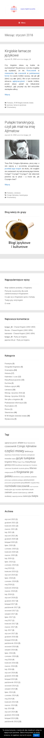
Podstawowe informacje (14, 403)
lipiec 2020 (9, 545)
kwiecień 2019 (10, 571)
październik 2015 (11, 682)
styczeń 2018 (10, 598)
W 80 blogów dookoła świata (23, 103)
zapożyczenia (17, 496)
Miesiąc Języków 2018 (13, 396)
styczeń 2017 (10, 633)
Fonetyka (10, 103)
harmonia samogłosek (27, 455)
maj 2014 (8, 699)
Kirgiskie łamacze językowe (18, 53)
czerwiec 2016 (10, 656)
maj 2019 (8, 568)
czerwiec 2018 (10, 581)
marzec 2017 (10, 627)
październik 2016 (11, 643)
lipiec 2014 (9, 692)
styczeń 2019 (10, 575)
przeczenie (8, 483)
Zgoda (36, 735)
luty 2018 (8, 594)
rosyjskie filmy (34, 483)
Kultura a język (10, 386)
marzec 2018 (10, 591)
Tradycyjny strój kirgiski (14, 300)
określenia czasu (18, 477)
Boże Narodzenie (29, 443)
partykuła (27, 477)
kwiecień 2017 (10, 624)
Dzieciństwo (16, 455)
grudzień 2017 (10, 601)
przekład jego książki (13, 169)
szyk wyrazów (34, 486)
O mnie (7, 303)
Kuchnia (8, 383)
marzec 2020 (10, 555)
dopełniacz (8, 455)
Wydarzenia (9, 419)
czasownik (22, 73)
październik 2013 (11, 721)
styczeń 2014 (10, 712)
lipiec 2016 (9, 653)
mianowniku (9, 73)
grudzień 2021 (10, 523)
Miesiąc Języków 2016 (13, 393)
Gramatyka (9, 370)
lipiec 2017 (9, 617)
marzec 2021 (10, 529)
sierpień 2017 (10, 614)
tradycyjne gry (10, 489)
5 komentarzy (11, 107)
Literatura (17, 193)
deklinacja (29, 451)
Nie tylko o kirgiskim (12, 399)
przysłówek (25, 483)
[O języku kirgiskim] (22, 9)
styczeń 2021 (10, 536)
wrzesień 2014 (10, 686)
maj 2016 (8, 660)
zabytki (31, 489)
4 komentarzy (11, 197)
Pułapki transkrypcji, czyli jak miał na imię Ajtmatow (20, 126)
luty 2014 (8, 708)
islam (14, 459)
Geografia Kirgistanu (12, 367)
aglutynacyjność (19, 81)
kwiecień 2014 (10, 702)
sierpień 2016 (10, 650)
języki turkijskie (25, 458)
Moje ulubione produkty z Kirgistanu (18, 288)
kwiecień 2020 (10, 552)
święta (35, 496)
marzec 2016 (10, 666)
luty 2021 (8, 532)
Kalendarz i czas (11, 377)
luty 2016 (8, 669)
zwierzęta (27, 496)
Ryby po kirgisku (20, 337)
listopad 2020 (10, 542)
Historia (8, 373)
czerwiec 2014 (10, 695)
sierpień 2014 (10, 689)
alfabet (20, 443)
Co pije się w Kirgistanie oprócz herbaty (20, 297)
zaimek (8, 492)
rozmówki (10, 486)
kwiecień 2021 (10, 526)
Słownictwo (9, 412)
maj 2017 (8, 620)
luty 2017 (8, 630)
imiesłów (8, 459)
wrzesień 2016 (10, 646)
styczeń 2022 (10, 519)
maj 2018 (8, 584)
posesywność (29, 480)
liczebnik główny (24, 468)
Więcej (7, 95)
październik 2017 (11, 607)
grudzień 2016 (10, 637)
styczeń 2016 (10, 673)
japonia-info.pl (10, 340)
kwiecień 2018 (10, 588)
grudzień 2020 (10, 539)
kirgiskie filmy (11, 462)
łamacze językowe (20, 105)
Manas (33, 468)
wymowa (10, 105)
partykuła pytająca (17, 480)
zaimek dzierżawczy (19, 492)
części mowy (14, 451)
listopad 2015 (10, 679)
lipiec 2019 (9, 562)
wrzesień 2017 (10, 611)
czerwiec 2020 (10, 549)
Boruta (7, 330)
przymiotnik (16, 483)
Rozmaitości (9, 406)
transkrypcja (23, 195)
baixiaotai (8, 333)
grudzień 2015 (10, 676)
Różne (7, 409)
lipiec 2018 (9, 578)
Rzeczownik (31, 70)
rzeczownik (23, 486)
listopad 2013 (10, 718)
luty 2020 (8, 558)
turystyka (18, 489)
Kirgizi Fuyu (21, 462)
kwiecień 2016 (10, 663)
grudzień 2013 (10, 715)
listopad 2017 (10, 604)
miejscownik (9, 472)
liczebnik (15, 468)
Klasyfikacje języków (13, 380)
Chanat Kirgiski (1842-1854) (24, 327)
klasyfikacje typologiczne (23, 465)
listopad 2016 (10, 640)
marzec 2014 (10, 705)
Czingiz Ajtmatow (12, 195)
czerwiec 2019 (10, 565)
